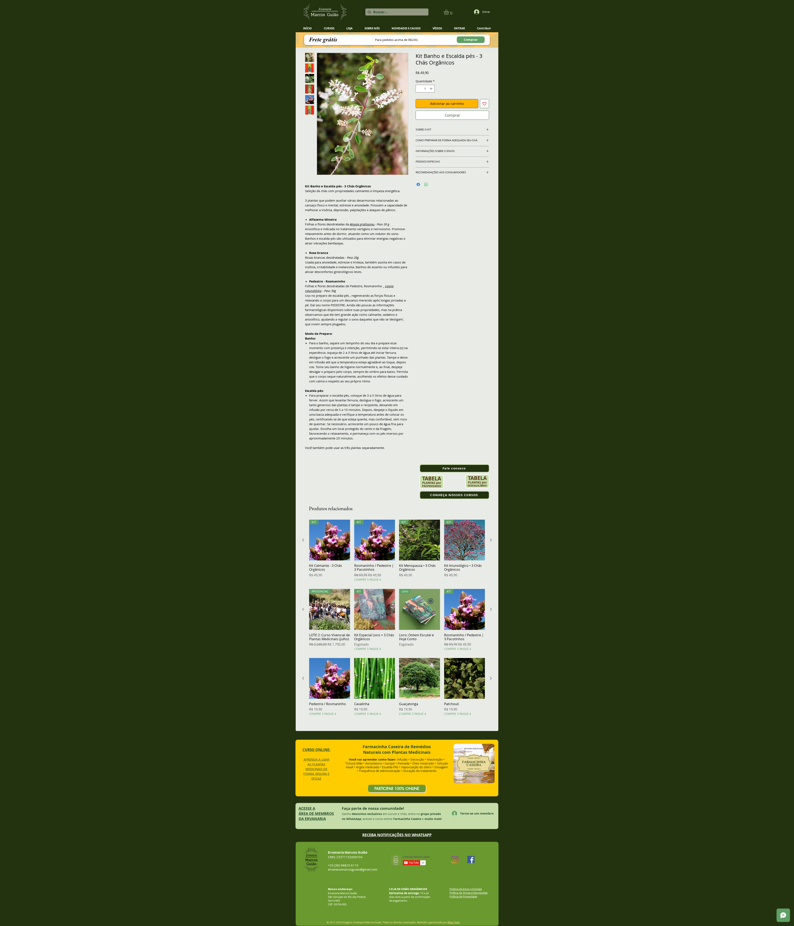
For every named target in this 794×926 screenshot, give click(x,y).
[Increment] (431, 88)
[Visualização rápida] (329, 678)
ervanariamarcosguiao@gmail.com (352, 869)
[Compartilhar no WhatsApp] (426, 184)
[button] (449, 12)
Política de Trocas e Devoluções (469, 893)
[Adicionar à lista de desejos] (484, 103)
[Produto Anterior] (303, 539)
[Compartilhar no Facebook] (418, 184)
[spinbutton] (425, 88)
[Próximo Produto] (490, 539)
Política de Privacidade (463, 896)
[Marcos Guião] (454, 859)
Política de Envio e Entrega (466, 889)
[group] (397, 550)
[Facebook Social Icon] (471, 859)
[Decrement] (418, 88)
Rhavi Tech (453, 922)
